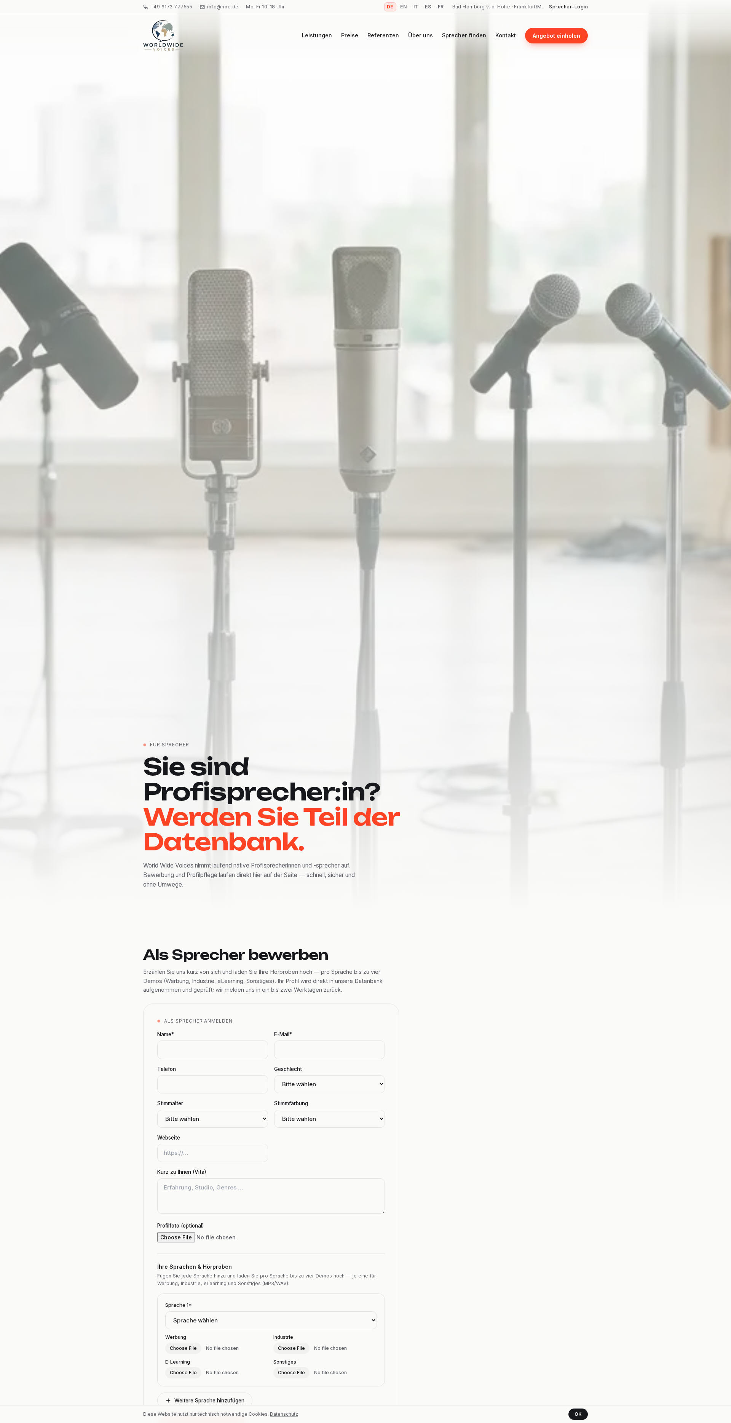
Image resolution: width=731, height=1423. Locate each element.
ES (428, 7)
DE (390, 7)
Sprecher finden (464, 35)
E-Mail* (283, 1034)
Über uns (420, 35)
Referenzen (383, 35)
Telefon (166, 1069)
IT (415, 7)
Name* (165, 1034)
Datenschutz (284, 1414)
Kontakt (505, 35)
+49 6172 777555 (171, 7)
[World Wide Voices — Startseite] (163, 35)
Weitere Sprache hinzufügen (209, 1400)
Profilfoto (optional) (180, 1226)
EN (403, 7)
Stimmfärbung (291, 1103)
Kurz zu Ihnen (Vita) (181, 1172)
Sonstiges (284, 1362)
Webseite (168, 1138)
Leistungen (317, 35)
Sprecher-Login (568, 7)
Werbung (175, 1337)
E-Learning (177, 1362)
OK (578, 1414)
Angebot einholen (556, 35)
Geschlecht (288, 1069)
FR (441, 7)
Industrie (283, 1337)
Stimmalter (170, 1103)
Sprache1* (178, 1305)
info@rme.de (222, 7)
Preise (349, 35)
